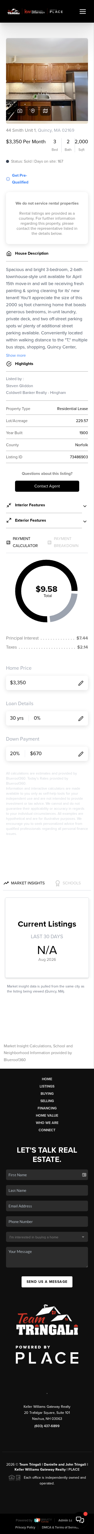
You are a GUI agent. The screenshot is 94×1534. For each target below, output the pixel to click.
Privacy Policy (25, 1527)
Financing (47, 1108)
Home (47, 1079)
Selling (47, 1101)
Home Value (47, 1115)
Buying (47, 1094)
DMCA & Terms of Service (60, 1527)
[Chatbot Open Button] (80, 1520)
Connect (47, 1130)
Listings (47, 1086)
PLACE (73, 1469)
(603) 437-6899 (47, 1426)
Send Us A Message (47, 1282)
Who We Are (47, 1123)
